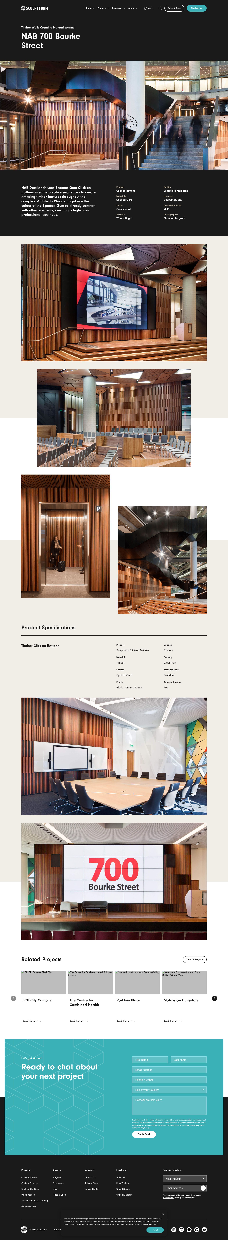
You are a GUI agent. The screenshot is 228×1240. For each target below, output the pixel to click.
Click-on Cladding (30, 1189)
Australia (120, 1177)
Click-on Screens (29, 1183)
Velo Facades (28, 1195)
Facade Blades (28, 1206)
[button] (214, 998)
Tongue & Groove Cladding (34, 1201)
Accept (155, 1230)
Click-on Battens (29, 1177)
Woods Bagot (65, 201)
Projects (57, 1177)
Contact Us (90, 1177)
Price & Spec (59, 1195)
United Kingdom (124, 1195)
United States (123, 1189)
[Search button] (160, 8)
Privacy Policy (152, 1224)
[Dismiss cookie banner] (163, 1214)
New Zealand (122, 1183)
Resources (58, 1183)
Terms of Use (60, 1230)
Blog (55, 1189)
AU (149, 8)
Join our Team (91, 1183)
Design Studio (92, 1189)
